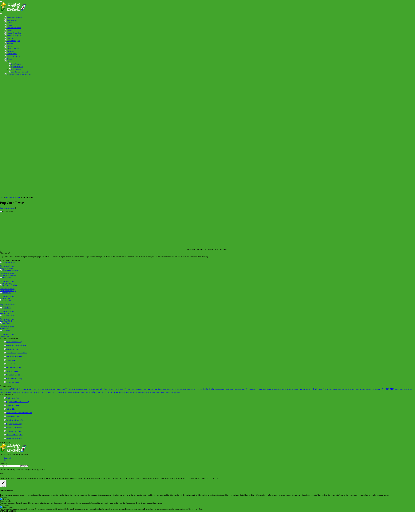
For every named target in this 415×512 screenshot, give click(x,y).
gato (297, 389)
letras (350, 389)
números (8, 392)
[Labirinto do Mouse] (7, 262)
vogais (175, 392)
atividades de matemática (57, 389)
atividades (47, 389)
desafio (205, 389)
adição (2, 389)
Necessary (6, 499)
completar (133, 389)
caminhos (80, 389)
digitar (228, 389)
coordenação (154, 389)
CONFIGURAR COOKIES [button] (198, 478)
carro (85, 389)
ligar (353, 389)
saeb (131, 392)
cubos (190, 389)
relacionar (121, 392)
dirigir (243, 389)
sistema (143, 392)
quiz (104, 392)
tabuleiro (163, 392)
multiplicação (408, 389)
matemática (375, 389)
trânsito (167, 392)
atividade (41, 389)
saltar (134, 392)
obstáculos (20, 392)
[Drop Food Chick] (7, 315)
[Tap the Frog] (5, 308)
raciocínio (112, 392)
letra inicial (344, 389)
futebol (293, 389)
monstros (397, 389)
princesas (70, 392)
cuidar (193, 389)
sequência (138, 392)
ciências (103, 389)
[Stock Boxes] (5, 330)
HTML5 (315, 388)
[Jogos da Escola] (13, 11)
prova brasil (82, 392)
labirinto (332, 389)
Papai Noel (43, 392)
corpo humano (167, 389)
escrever (264, 389)
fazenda (276, 389)
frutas (289, 389)
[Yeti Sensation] (5, 300)
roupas (127, 392)
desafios (212, 389)
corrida (173, 389)
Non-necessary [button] (5, 505)
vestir (171, 392)
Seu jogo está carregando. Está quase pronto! (212, 249)
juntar (327, 389)
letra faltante (338, 389)
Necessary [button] (3, 497)
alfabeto (7, 389)
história (308, 389)
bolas (75, 389)
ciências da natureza (113, 389)
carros (88, 389)
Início (2, 197)
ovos (32, 392)
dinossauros (238, 389)
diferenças (223, 389)
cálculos (199, 389)
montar (402, 389)
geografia (302, 389)
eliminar (249, 389)
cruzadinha (184, 389)
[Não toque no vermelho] (9, 270)
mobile (389, 388)
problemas (76, 392)
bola (72, 389)
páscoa (88, 392)
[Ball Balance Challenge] (9, 285)
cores (161, 389)
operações (27, 392)
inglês (322, 389)
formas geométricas (283, 389)
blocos (68, 389)
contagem (145, 389)
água (178, 392)
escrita (270, 389)
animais (24, 389)
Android (15, 388)
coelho (121, 389)
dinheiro (232, 389)
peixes (59, 392)
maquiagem (369, 389)
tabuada (158, 392)
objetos (15, 392)
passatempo (52, 392)
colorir (126, 389)
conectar (139, 389)
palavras (36, 392)
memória (381, 389)
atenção (36, 389)
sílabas (154, 392)
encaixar (254, 389)
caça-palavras (95, 389)
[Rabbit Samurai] (6, 277)
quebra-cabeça (96, 392)
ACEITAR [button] (214, 478)
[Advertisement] (207, 229)
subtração (148, 392)
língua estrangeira (360, 389)
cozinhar (178, 389)
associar (30, 389)
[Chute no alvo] (5, 293)
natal (1, 392)
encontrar (259, 389)
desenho (217, 389)
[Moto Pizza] (5, 323)
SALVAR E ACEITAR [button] (8, 511)
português (64, 392)
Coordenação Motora (12, 197)
